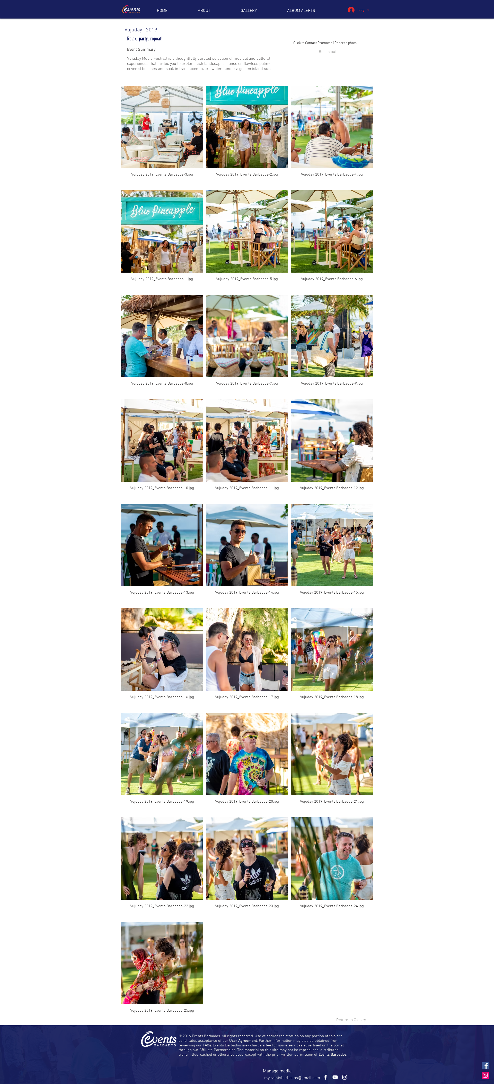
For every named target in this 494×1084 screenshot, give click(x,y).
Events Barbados (333, 1054)
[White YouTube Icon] (335, 1077)
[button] (301, 11)
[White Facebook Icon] (325, 1077)
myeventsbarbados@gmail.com (292, 1078)
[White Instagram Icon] (344, 1077)
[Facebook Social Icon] (485, 1065)
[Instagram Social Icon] (485, 1075)
